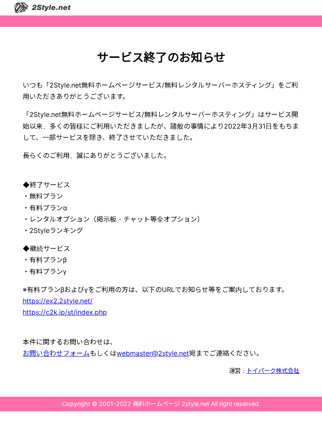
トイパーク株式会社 (273, 370)
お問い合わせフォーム (56, 353)
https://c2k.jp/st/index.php (65, 312)
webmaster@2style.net (153, 353)
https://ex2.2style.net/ (58, 301)
